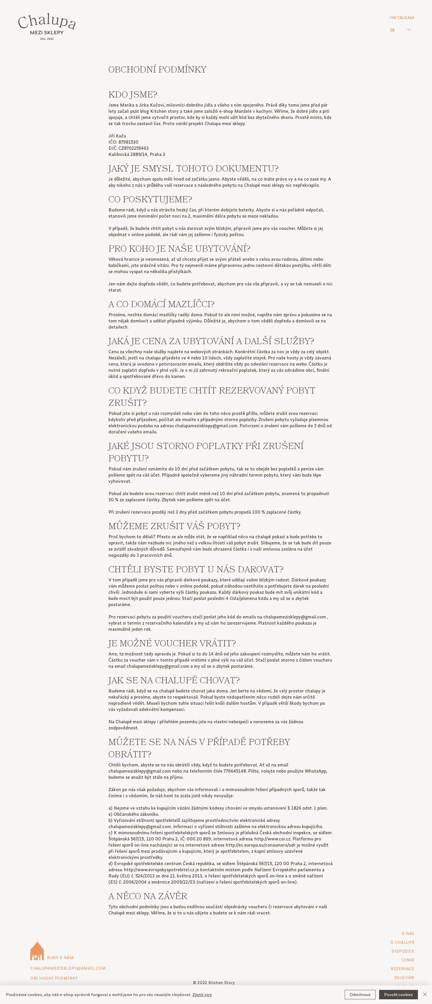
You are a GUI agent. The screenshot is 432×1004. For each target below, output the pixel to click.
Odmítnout (360, 994)
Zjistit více (202, 994)
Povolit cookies (398, 994)
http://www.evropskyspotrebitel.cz (159, 869)
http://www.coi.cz (272, 839)
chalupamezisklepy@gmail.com (206, 425)
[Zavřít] (424, 994)
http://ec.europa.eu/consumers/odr (261, 845)
